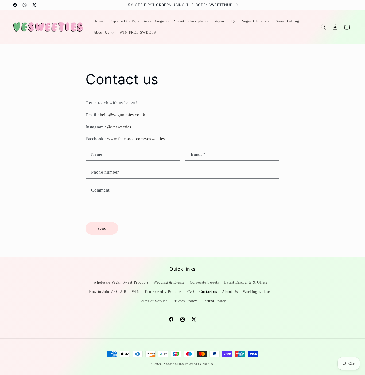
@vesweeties (119, 127)
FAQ (190, 291)
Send (102, 228)
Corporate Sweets (204, 282)
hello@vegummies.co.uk (122, 115)
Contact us (208, 291)
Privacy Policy (185, 301)
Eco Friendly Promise (163, 291)
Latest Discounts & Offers (246, 282)
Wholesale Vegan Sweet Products (120, 282)
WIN (136, 291)
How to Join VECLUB (107, 291)
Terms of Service (153, 301)
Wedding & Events (169, 282)
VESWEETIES (174, 363)
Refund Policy (214, 301)
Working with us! (257, 291)
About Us (230, 291)
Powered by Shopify (199, 363)
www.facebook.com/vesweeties (136, 138)
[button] (138, 21)
